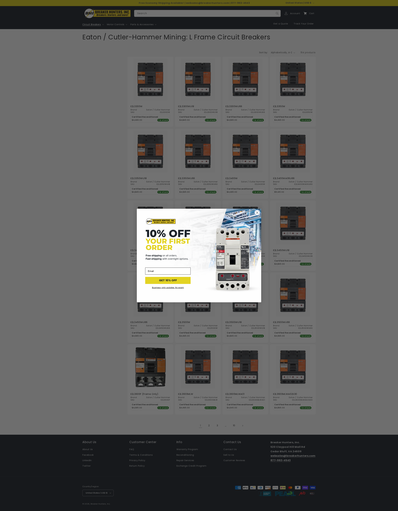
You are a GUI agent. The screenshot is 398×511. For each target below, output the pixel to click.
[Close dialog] (257, 212)
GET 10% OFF (168, 280)
